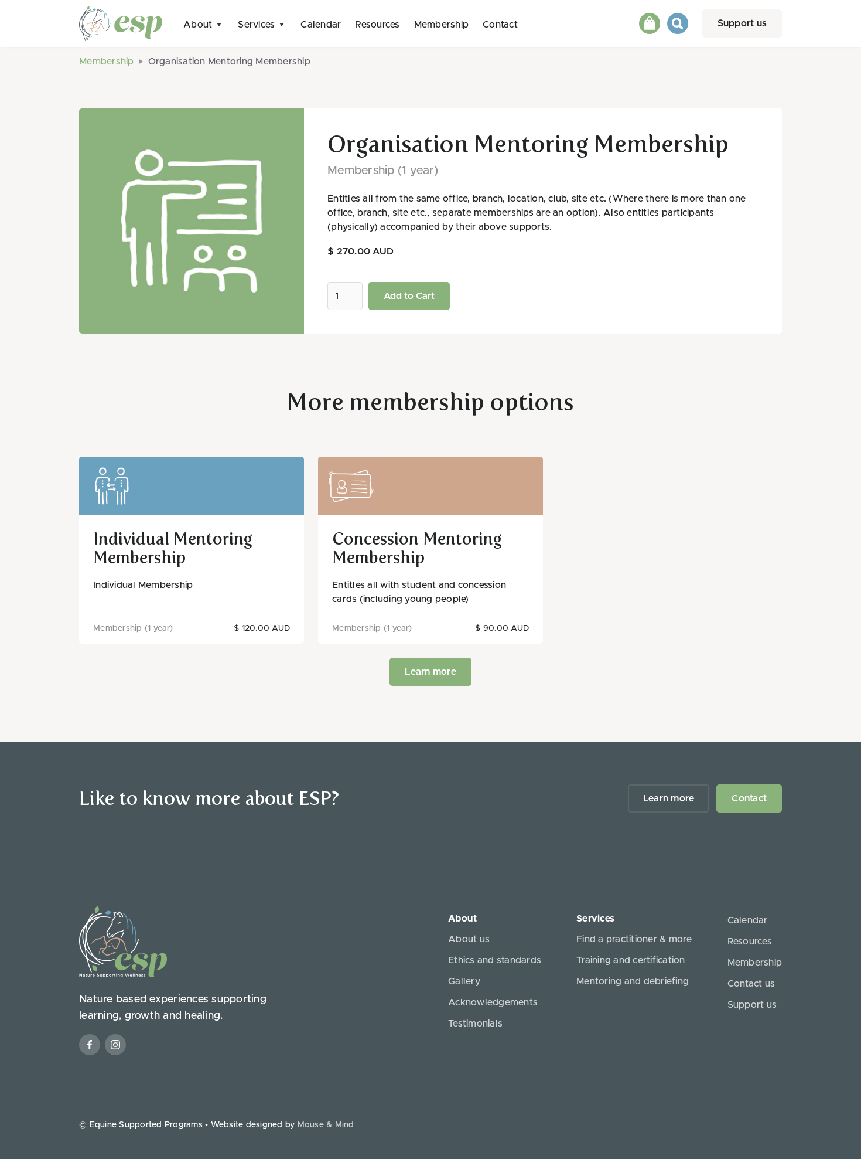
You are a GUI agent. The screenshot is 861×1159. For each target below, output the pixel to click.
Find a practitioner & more (634, 939)
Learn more (430, 672)
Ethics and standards (494, 960)
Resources (377, 24)
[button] (203, 24)
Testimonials (475, 1023)
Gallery (464, 981)
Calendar (320, 24)
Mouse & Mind (326, 1125)
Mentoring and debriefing (632, 981)
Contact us (751, 983)
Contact (500, 24)
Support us (742, 23)
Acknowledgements (493, 1002)
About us (469, 939)
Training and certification (630, 960)
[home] (120, 23)
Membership (441, 24)
